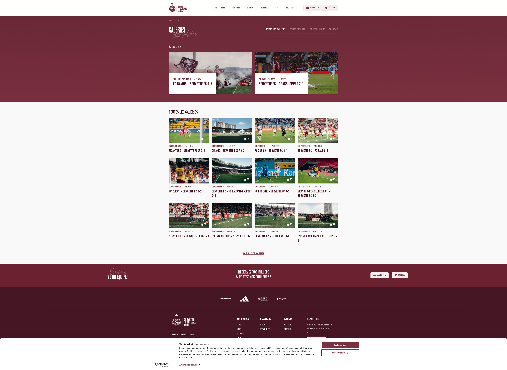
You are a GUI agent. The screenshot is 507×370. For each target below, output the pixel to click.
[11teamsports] (225, 299)
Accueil (171, 20)
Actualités (240, 333)
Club (277, 8)
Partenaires (288, 329)
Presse (239, 324)
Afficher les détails (188, 365)
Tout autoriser (340, 345)
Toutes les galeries (276, 29)
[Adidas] (244, 299)
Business (265, 8)
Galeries (240, 338)
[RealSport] (281, 299)
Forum (239, 329)
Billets (262, 324)
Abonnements (265, 329)
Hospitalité (288, 324)
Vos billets (314, 8)
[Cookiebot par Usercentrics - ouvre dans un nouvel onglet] (161, 365)
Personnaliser (338, 353)
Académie (250, 8)
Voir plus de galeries (253, 253)
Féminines (236, 8)
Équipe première (218, 8)
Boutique (332, 8)
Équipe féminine (317, 29)
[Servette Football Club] (184, 323)
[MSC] (262, 299)
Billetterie (290, 8)
